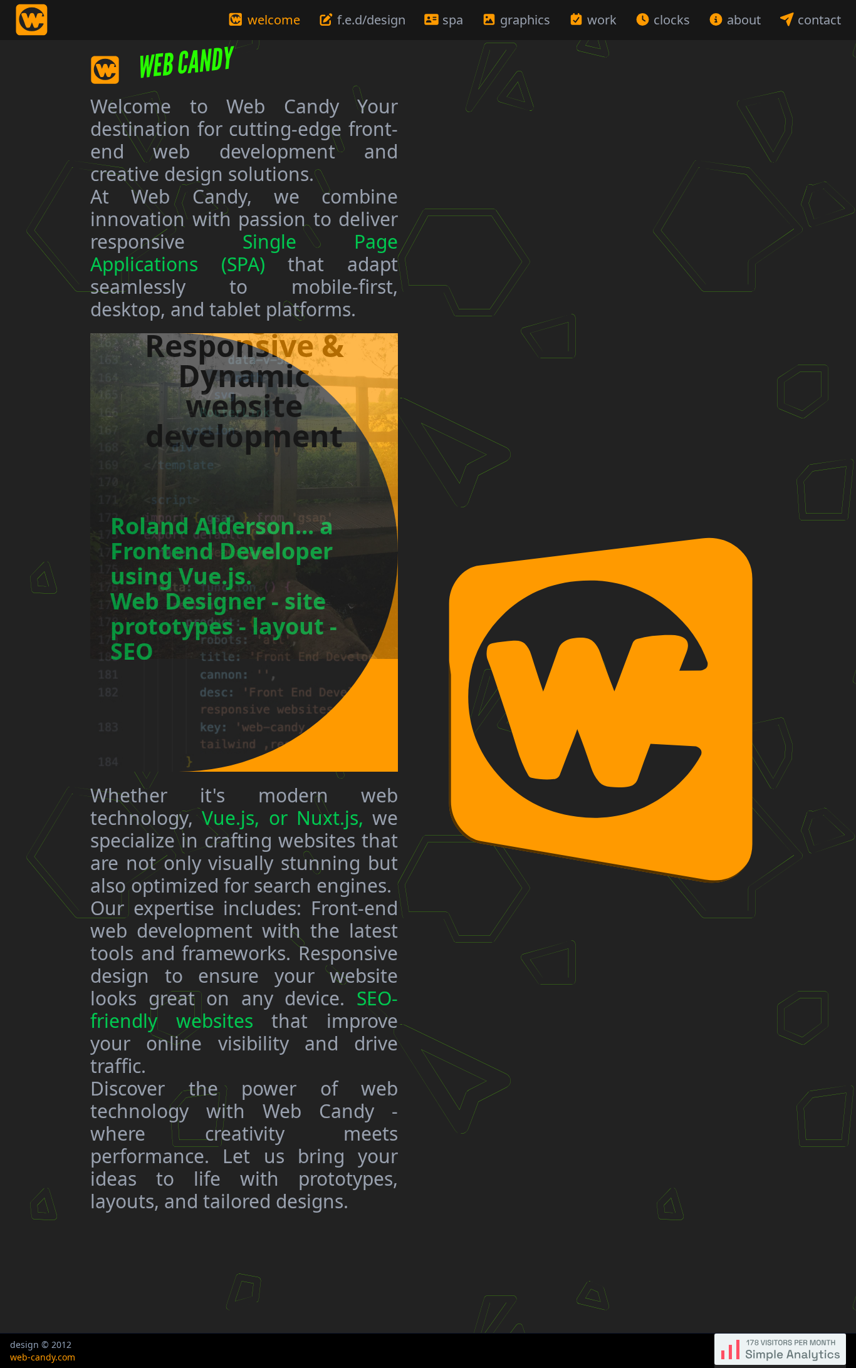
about (744, 19)
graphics (525, 19)
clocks (671, 19)
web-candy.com (42, 1357)
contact (818, 19)
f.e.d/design (371, 19)
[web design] (602, 714)
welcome (275, 19)
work (602, 19)
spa (452, 19)
